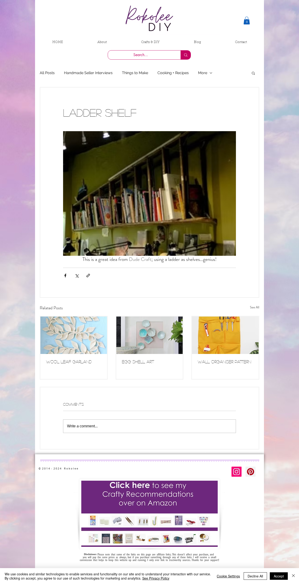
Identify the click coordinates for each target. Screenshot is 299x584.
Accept (279, 576)
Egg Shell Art (138, 362)
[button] (246, 20)
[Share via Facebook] (65, 275)
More (202, 73)
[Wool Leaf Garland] (73, 335)
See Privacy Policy (155, 578)
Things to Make (135, 73)
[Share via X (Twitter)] (77, 275)
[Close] (293, 576)
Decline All (255, 576)
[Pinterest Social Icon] (251, 472)
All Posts (47, 73)
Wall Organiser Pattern (224, 362)
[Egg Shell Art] (149, 335)
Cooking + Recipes (173, 73)
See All (254, 307)
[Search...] (186, 54)
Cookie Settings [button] (228, 576)
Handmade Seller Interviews (88, 73)
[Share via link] (88, 275)
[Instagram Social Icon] (236, 472)
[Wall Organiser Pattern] (225, 335)
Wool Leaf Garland (69, 362)
